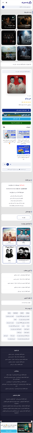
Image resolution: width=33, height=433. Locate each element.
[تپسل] (3, 113)
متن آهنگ (19, 332)
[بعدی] (11, 164)
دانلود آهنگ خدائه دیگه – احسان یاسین (22, 279)
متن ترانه (12, 335)
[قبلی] (5, 164)
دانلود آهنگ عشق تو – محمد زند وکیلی (22, 287)
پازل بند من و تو (10, 322)
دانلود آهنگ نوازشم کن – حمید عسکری (22, 275)
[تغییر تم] (6, 2)
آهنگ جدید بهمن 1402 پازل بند (22, 316)
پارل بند (11, 192)
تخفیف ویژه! (9, 431)
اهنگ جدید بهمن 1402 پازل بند (22, 322)
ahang (27, 313)
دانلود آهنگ (26, 329)
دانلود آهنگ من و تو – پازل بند (23, 71)
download (15, 313)
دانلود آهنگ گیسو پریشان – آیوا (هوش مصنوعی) (16, 399)
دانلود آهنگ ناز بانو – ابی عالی (24, 291)
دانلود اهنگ (26, 332)
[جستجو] (3, 7)
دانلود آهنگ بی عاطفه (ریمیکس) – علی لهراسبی (17, 381)
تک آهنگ (22, 169)
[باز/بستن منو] (3, 2)
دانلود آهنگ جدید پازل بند (16, 329)
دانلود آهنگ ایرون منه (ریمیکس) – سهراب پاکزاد (16, 374)
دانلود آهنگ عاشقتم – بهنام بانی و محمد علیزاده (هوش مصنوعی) (16, 406)
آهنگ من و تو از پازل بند (24, 319)
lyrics (9, 313)
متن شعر (6, 335)
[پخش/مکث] (7, 164)
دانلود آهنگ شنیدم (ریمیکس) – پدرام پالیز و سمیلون (16, 388)
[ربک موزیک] (26, 2)
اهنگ (15, 319)
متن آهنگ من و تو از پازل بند (23, 335)
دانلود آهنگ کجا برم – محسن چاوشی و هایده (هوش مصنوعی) (16, 408)
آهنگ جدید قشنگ (10, 316)
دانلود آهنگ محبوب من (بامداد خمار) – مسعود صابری (19, 283)
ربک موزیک (28, 64)
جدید (23, 326)
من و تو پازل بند (11, 339)
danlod (21, 313)
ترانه (28, 326)
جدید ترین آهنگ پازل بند (14, 326)
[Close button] (32, 421)
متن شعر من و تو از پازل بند (23, 339)
